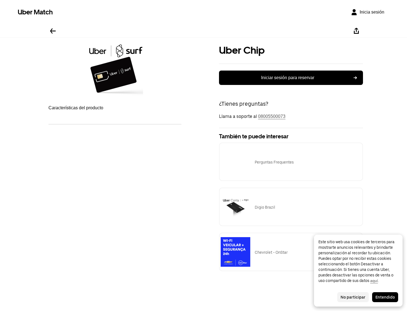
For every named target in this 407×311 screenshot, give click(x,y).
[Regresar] (53, 31)
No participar (353, 297)
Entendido (385, 297)
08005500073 (271, 116)
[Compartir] (356, 31)
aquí (374, 280)
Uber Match (35, 12)
